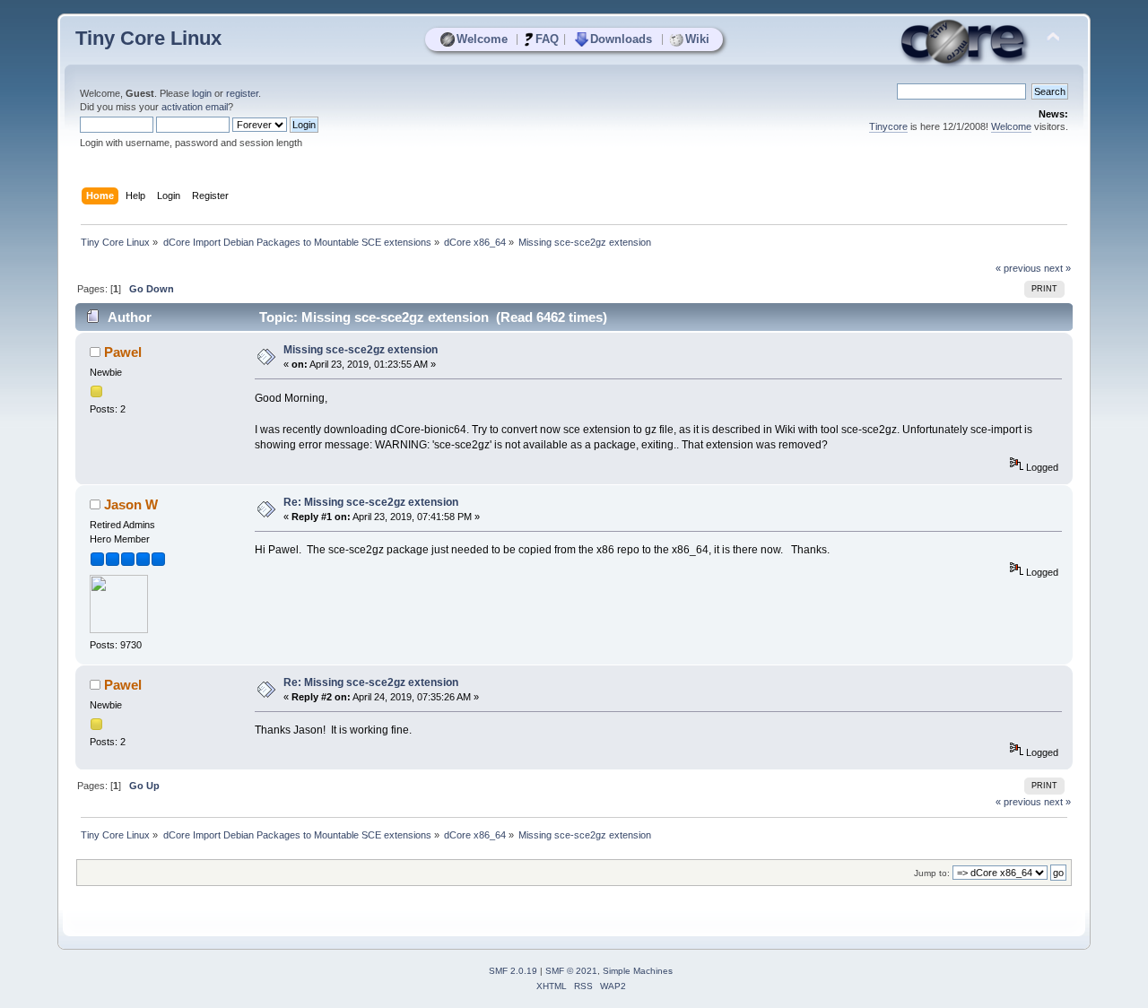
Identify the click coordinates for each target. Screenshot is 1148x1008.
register (242, 93)
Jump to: (932, 873)
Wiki (697, 39)
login (202, 93)
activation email (194, 106)
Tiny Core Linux (148, 38)
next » (1057, 268)
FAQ (547, 39)
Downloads (621, 39)
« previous (1018, 268)
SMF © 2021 (571, 971)
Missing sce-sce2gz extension (360, 349)
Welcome (482, 39)
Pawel (123, 352)
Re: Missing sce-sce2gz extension (370, 502)
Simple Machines (638, 971)
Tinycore (888, 126)
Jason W (131, 504)
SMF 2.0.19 (513, 971)
